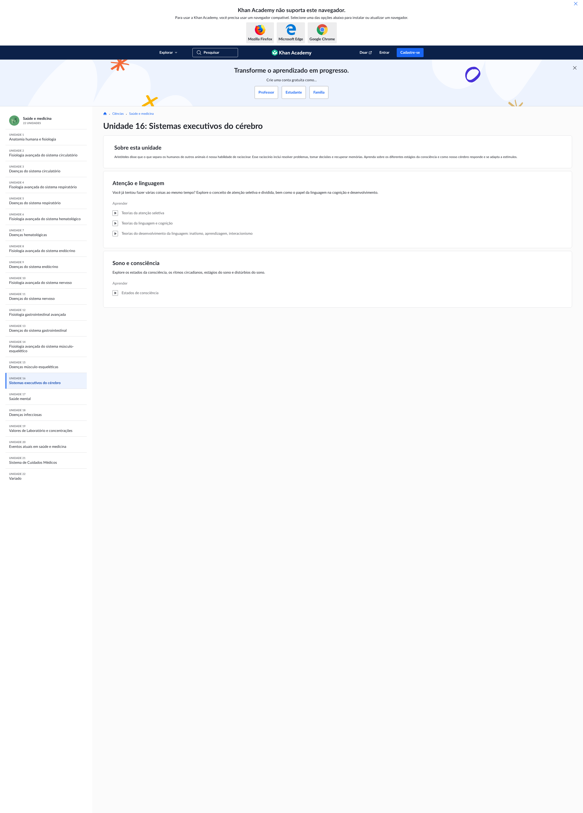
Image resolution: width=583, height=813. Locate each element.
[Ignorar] (575, 3)
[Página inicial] (105, 114)
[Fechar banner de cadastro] (574, 67)
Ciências (118, 113)
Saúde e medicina (141, 113)
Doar (364, 52)
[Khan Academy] (292, 52)
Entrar (384, 52)
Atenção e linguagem (138, 183)
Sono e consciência (136, 263)
